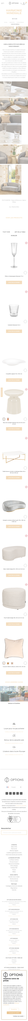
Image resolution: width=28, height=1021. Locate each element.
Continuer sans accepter (19, 1016)
